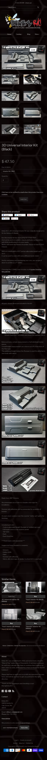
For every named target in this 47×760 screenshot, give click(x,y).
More (37, 34)
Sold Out (11, 596)
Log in (16, 740)
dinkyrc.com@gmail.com (14, 712)
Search (15, 743)
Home (9, 34)
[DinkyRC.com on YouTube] (9, 691)
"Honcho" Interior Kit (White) (33, 627)
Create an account (25, 740)
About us (21, 743)
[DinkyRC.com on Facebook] (3, 691)
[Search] (38, 7)
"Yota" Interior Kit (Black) (34, 599)
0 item (19, 2)
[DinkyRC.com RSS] (13, 691)
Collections (10, 645)
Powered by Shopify (33, 746)
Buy (35, 596)
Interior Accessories (20, 645)
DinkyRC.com (23, 746)
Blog (28, 34)
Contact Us (29, 743)
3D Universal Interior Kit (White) (10, 600)
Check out (28, 2)
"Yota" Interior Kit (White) (11, 626)
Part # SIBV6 (6, 167)
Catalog (19, 34)
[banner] (23, 21)
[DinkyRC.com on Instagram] (6, 691)
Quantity (5, 176)
